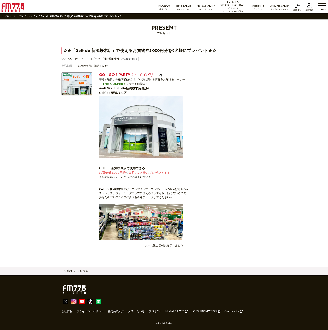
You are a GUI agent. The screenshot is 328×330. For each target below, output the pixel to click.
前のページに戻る (77, 271)
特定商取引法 (116, 311)
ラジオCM (155, 311)
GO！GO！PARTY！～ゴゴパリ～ (128, 75)
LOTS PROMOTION (204, 311)
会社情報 (67, 311)
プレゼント (24, 16)
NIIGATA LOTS (174, 311)
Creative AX (231, 311)
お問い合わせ (136, 311)
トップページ (8, 16)
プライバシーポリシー (90, 311)
